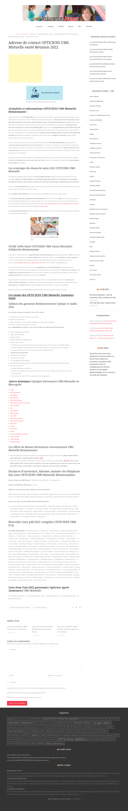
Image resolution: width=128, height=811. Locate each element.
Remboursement (95, 251)
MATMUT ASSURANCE (74, 731)
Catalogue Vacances (96, 143)
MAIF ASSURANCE (47, 731)
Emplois (92, 176)
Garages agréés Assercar (15, 727)
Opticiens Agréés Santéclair (97, 739)
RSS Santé (104, 348)
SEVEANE (25, 743)
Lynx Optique (14, 411)
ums (77, 204)
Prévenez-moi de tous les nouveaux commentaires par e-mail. (27, 693)
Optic (11, 416)
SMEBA (40, 743)
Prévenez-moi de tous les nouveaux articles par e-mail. (25, 697)
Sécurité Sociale (42, 206)
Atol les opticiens (15, 392)
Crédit (91, 162)
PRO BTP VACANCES (14, 743)
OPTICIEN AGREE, (95, 228)
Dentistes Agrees (95, 167)
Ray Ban (66, 461)
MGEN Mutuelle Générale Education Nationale (97, 735)
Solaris (12, 431)
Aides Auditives (94, 96)
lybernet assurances (99, 727)
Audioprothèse (94, 129)
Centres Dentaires (95, 153)
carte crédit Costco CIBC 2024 (18, 755)
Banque (92, 134)
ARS (51, 285)
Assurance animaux (95, 106)
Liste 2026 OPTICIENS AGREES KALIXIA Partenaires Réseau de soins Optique (68, 629)
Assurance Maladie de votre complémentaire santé (60, 204)
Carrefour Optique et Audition (19, 434)
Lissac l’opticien (15, 405)
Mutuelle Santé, (94, 218)
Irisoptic (12, 426)
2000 (14, 416)
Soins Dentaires (54, 743)
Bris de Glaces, (94, 139)
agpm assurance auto (21, 718)
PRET (79, 26)
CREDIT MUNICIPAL (113, 718)
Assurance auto (94, 110)
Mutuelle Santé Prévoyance (69, 34)
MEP (105, 731)
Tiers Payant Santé (95, 275)
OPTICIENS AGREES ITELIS (97, 237)
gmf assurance (30, 727)
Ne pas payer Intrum (14, 770)
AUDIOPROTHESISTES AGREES (20, 607)
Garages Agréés (102, 722)
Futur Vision (13, 423)
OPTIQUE (61, 26)
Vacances (92, 279)
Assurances (39, 26)
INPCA (61, 727)
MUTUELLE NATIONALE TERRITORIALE (32, 739)
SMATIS (33, 743)
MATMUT (61, 731)
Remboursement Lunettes (97, 256)
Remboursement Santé (16, 36)
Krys (11, 408)
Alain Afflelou (14, 395)
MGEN (35, 735)
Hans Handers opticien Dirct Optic (20, 403)
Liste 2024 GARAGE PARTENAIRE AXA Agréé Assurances (28, 760)
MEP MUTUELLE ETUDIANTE (18, 735)
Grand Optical (14, 397)
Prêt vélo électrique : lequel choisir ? (103, 303)
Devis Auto (93, 171)
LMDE (68, 727)
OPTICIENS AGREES (40, 607)
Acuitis (12, 390)
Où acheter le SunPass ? (16, 789)
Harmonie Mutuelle (43, 727)
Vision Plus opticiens (16, 418)
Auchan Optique (15, 442)
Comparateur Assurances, (97, 157)
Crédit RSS (104, 289)
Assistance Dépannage (96, 101)
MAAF (110, 727)
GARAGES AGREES (95, 185)
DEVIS (37, 723)
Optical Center (14, 413)
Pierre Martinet (23, 34)
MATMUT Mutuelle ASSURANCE (92, 731)
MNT (117, 735)
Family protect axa (47, 722)
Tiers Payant (93, 270)
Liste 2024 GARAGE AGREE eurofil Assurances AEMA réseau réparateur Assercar (36, 757)
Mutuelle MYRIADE (13, 739)
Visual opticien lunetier (17, 421)
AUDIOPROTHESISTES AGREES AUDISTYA (93, 718)
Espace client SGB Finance (16, 778)
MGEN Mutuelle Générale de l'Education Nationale (60, 735)
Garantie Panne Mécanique (97, 190)
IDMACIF (54, 727)
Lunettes (56, 34)
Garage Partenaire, (95, 181)
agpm (10, 718)
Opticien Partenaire (95, 232)
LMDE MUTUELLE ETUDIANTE (82, 727)
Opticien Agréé (50, 739)
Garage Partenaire (63, 723)
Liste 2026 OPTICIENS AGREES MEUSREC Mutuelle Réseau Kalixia (42, 629)
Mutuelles (51, 26)
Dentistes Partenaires (20, 722)
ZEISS (41, 458)
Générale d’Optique (16, 400)
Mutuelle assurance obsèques (99, 209)
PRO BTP (111, 739)
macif (29, 731)
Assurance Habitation (96, 120)
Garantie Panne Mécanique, (98, 195)
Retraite (70, 26)
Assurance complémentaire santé (41, 34)
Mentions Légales (53, 799)
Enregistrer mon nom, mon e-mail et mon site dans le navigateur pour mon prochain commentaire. (36, 688)
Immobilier (89, 26)
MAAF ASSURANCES (16, 731)
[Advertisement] (25, 68)
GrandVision (13, 429)
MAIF (36, 731)
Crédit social (65, 749)
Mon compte (65, 765)
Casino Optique (14, 439)
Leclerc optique (14, 436)
